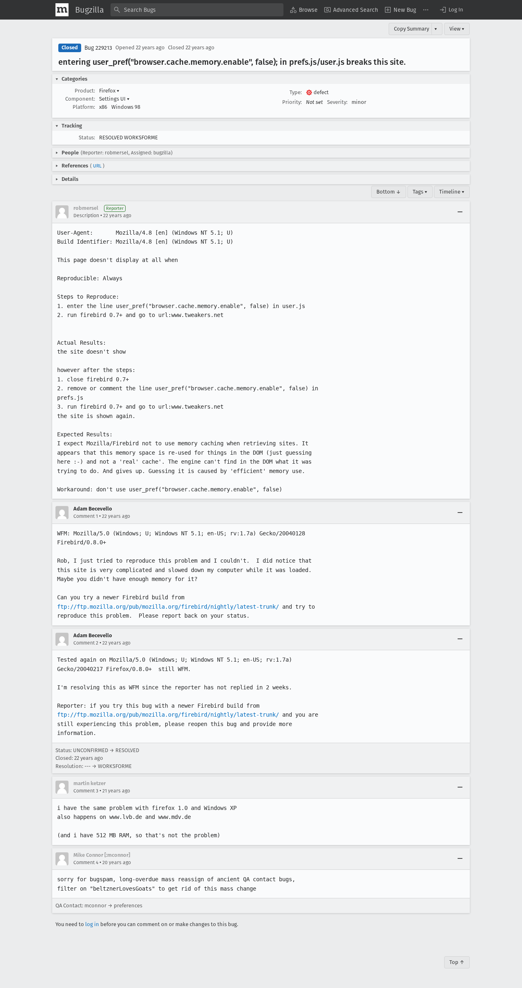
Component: (80, 99)
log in (92, 924)
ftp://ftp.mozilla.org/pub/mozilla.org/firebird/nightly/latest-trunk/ (168, 606)
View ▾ (456, 29)
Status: (87, 137)
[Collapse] (460, 211)
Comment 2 (85, 643)
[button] (451, 9)
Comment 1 (85, 516)
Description (86, 215)
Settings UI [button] (114, 99)
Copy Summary (411, 29)
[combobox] (197, 9)
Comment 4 (85, 862)
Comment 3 (85, 791)
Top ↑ (456, 962)
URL (97, 166)
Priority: (292, 102)
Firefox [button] (109, 91)
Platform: (84, 107)
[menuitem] (304, 9)
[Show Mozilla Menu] (62, 9)
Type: (296, 92)
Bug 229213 (98, 47)
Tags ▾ (420, 192)
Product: (85, 91)
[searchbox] (197, 9)
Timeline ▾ (451, 192)
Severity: (337, 102)
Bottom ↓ (388, 192)
